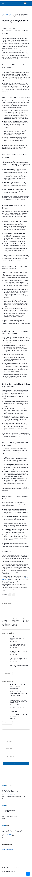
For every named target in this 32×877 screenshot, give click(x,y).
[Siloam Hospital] (16, 853)
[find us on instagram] (10, 798)
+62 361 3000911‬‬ (11, 795)
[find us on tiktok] (16, 799)
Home (3, 14)
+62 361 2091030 (11, 834)
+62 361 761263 (11, 815)
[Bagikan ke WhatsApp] (9, 594)
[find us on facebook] (8, 798)
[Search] (25, 3)
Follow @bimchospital (7, 849)
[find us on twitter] (11, 798)
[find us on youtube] (14, 798)
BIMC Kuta (8, 14)
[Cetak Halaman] (13, 594)
